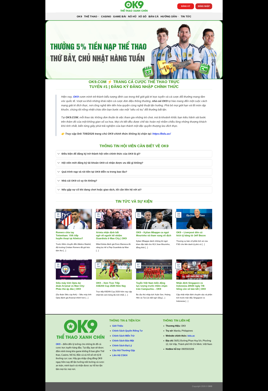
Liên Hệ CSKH (119, 355)
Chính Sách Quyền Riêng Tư (127, 331)
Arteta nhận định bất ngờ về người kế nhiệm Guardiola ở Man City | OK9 (111, 235)
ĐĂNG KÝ (185, 6)
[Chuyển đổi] (58, 154)
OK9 (79, 16)
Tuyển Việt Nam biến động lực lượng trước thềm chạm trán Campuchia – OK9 (151, 286)
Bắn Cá (154, 16)
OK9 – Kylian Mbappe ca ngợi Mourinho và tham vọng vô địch (153, 234)
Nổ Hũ (132, 16)
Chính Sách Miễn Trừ (123, 336)
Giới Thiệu (117, 326)
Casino (106, 16)
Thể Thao (90, 16)
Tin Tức (186, 16)
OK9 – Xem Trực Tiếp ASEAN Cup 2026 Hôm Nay (111, 284)
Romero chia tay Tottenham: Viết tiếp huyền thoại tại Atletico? (69, 235)
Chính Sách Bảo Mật (123, 340)
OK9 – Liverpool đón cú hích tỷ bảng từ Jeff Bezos (191, 234)
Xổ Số (142, 16)
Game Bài (119, 16)
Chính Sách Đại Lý (122, 345)
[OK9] (134, 6)
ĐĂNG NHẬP (204, 6)
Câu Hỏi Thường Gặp (123, 350)
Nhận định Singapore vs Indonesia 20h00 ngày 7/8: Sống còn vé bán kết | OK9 (191, 286)
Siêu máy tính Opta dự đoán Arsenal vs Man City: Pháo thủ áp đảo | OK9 (70, 286)
